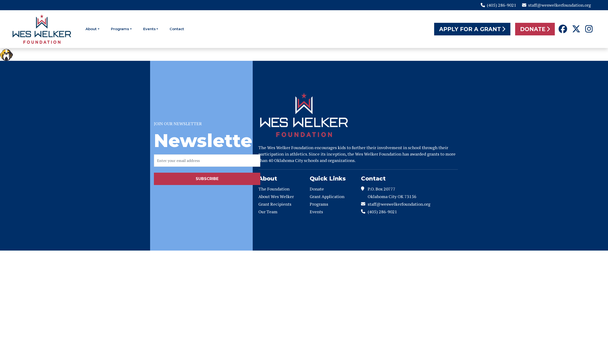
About (91, 29)
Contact (177, 29)
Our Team (267, 211)
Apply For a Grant (470, 29)
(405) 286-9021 (501, 5)
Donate (533, 29)
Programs (120, 29)
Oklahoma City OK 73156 (392, 196)
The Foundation (274, 189)
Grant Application (327, 196)
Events (149, 29)
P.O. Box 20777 (381, 189)
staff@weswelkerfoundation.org (559, 5)
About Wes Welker (276, 196)
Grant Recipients (274, 204)
